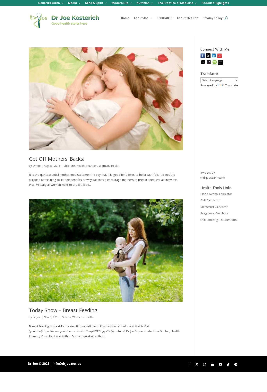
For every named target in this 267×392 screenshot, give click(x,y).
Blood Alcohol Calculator (216, 194)
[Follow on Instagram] (205, 364)
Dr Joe (37, 165)
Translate (231, 85)
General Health (49, 3)
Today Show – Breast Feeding (63, 310)
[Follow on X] (197, 364)
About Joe (141, 18)
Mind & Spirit (94, 3)
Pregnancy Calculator (214, 213)
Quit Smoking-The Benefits (218, 220)
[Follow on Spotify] (236, 364)
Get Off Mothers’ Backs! (56, 158)
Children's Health (74, 165)
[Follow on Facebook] (189, 364)
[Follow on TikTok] (228, 364)
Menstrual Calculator (214, 207)
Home (125, 18)
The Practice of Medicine (175, 3)
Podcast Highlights (215, 3)
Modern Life (120, 3)
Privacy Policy (212, 18)
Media (72, 3)
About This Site (187, 18)
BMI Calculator (210, 200)
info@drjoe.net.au (67, 363)
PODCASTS (164, 18)
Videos (66, 317)
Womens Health (109, 165)
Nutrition (143, 3)
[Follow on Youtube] (220, 364)
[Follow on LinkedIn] (212, 364)
